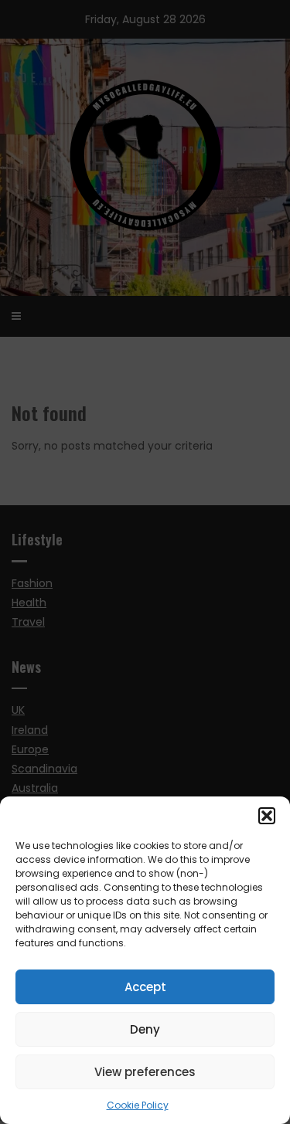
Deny (145, 1029)
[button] (267, 815)
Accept (145, 987)
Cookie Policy (138, 1105)
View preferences (145, 1072)
